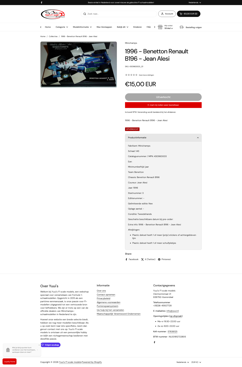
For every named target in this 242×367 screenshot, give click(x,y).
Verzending (142, 112)
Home (42, 36)
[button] (165, 27)
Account (169, 13)
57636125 (172, 331)
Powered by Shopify (92, 362)
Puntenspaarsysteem (107, 306)
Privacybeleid (103, 298)
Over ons (101, 290)
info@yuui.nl (173, 310)
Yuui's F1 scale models (70, 362)
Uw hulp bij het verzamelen (110, 310)
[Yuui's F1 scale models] (53, 14)
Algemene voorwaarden (108, 302)
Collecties (53, 36)
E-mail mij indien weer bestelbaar (163, 105)
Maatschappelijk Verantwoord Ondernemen (119, 313)
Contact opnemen (106, 294)
